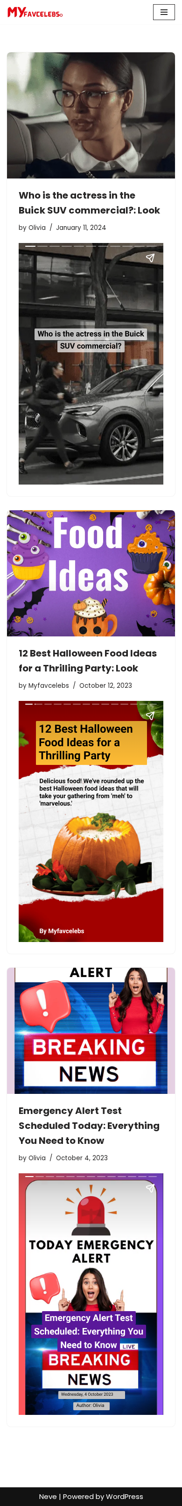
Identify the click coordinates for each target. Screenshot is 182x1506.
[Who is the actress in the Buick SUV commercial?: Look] (91, 115)
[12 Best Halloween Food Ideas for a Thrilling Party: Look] (91, 573)
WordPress (124, 1496)
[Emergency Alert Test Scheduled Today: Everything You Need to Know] (91, 1031)
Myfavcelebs (48, 685)
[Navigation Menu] (164, 12)
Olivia (37, 227)
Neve (48, 1496)
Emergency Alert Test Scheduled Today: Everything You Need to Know (89, 1125)
